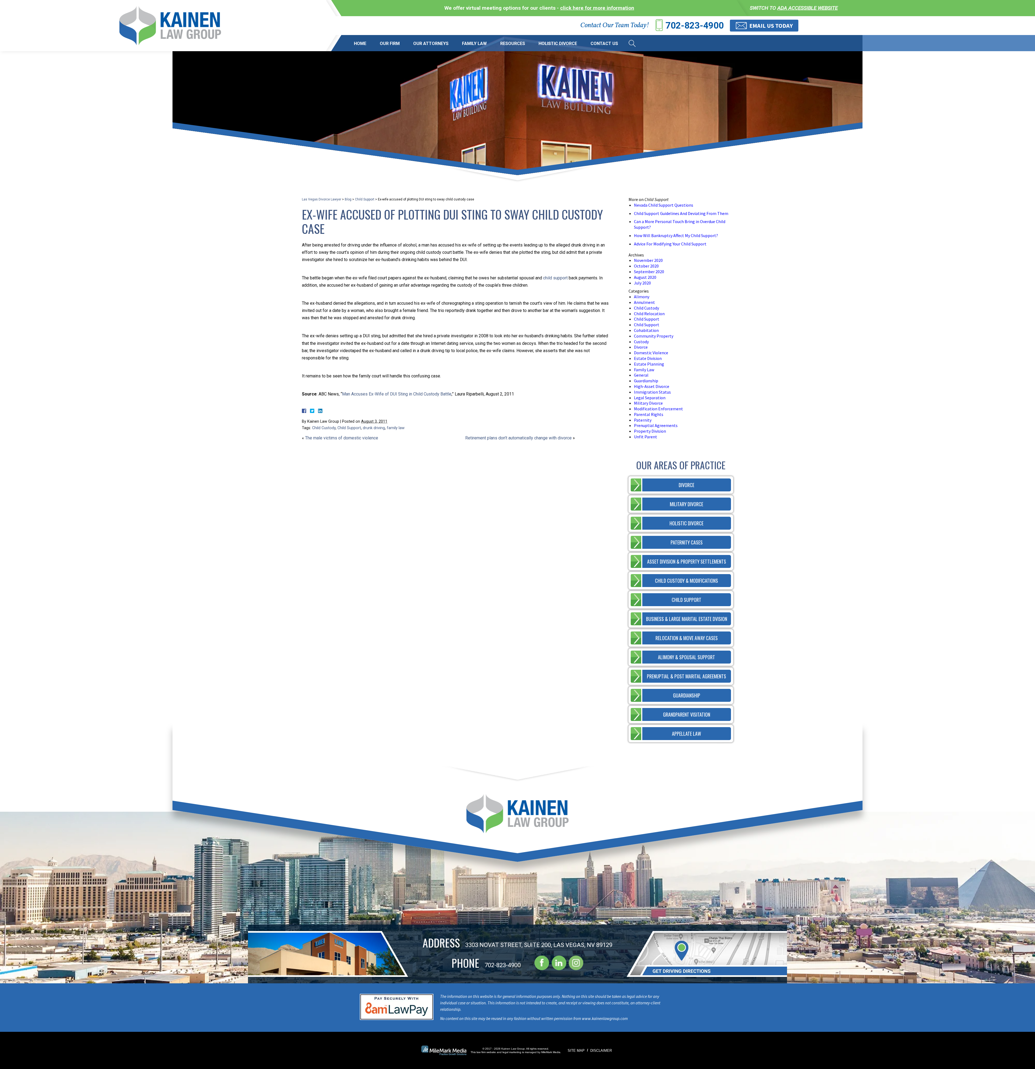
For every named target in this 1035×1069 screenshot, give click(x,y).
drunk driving (374, 428)
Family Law (474, 43)
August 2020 (645, 277)
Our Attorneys (430, 43)
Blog (348, 199)
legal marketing (511, 1052)
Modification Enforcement (658, 408)
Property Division (650, 431)
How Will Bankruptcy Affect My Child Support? (676, 235)
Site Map (576, 1051)
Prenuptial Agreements (656, 425)
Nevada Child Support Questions (663, 205)
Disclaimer (601, 1051)
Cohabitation (646, 330)
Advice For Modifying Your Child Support (670, 244)
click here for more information (597, 8)
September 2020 (649, 271)
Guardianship (646, 380)
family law (396, 428)
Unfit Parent (645, 436)
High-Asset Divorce (651, 386)
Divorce (641, 347)
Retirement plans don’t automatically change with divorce (518, 437)
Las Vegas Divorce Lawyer (321, 199)
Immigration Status (652, 392)
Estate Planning (649, 364)
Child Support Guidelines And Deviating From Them (681, 213)
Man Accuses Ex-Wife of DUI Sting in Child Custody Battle (396, 394)
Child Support (364, 199)
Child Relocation (649, 313)
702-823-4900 (694, 25)
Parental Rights (648, 414)
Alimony (641, 296)
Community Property (653, 336)
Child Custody (324, 428)
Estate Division (648, 358)
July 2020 (642, 283)
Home (360, 43)
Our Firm (390, 43)
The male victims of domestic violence (341, 437)
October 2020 (646, 266)
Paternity (642, 420)
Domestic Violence (651, 352)
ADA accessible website (807, 8)
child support (555, 277)
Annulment (644, 302)
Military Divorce (648, 403)
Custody (641, 341)
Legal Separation (649, 397)
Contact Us (604, 43)
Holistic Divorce (558, 43)
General (641, 375)
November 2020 (648, 260)
